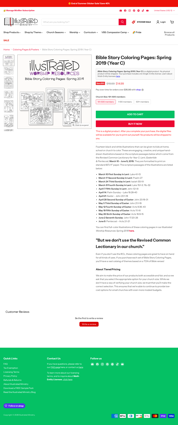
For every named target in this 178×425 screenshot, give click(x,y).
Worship (74, 32)
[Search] (122, 22)
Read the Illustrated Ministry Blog (19, 392)
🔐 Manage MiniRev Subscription (19, 10)
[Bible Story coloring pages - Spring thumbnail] (8, 60)
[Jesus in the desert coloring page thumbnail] (8, 70)
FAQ (5, 364)
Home (6, 49)
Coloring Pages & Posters (26, 49)
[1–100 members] (125, 104)
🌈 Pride (137, 32)
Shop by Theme (33, 32)
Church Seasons (55, 32)
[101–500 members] (106, 104)
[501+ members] (142, 104)
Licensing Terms (11, 372)
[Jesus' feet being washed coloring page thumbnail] (8, 94)
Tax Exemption (10, 368)
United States (163, 10)
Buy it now (135, 124)
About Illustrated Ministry (15, 384)
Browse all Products (169, 33)
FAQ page (55, 367)
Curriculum (90, 32)
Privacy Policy (10, 376)
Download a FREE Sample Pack (18, 388)
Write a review (89, 324)
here (118, 76)
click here (67, 379)
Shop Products (11, 32)
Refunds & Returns (12, 380)
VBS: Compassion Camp (114, 32)
